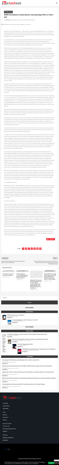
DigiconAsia (5, 408)
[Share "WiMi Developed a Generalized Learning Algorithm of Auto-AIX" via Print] (40, 248)
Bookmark (51, 239)
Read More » (10, 317)
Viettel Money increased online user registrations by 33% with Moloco (39, 349)
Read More (10, 336)
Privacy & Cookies (7, 423)
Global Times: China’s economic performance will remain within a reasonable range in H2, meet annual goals (28, 372)
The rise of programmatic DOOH (25, 344)
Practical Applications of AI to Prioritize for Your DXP (25, 320)
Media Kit (5, 431)
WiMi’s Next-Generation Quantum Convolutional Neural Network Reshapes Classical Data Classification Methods (29, 378)
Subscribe (5, 435)
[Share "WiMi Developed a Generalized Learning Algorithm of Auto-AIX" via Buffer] (34, 248)
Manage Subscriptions (8, 437)
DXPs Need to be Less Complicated (15, 315)
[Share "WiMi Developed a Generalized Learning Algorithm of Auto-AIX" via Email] (37, 248)
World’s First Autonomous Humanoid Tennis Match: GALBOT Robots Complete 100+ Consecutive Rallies (27, 366)
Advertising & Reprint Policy (9, 428)
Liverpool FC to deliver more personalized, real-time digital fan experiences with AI (27, 334)
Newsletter (5, 440)
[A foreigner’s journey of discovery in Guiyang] (9, 271)
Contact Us (5, 417)
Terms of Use (6, 426)
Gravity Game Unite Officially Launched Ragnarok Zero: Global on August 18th (20, 360)
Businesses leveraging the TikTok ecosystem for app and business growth (30, 339)
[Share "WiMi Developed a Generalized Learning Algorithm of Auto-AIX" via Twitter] (26, 248)
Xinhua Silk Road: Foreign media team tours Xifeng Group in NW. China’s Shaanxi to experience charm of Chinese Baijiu (50, 276)
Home (4, 412)
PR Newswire (8, 12)
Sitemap (5, 420)
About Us (5, 414)
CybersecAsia (6, 406)
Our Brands (5, 403)
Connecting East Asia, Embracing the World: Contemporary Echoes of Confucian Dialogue (23, 384)
